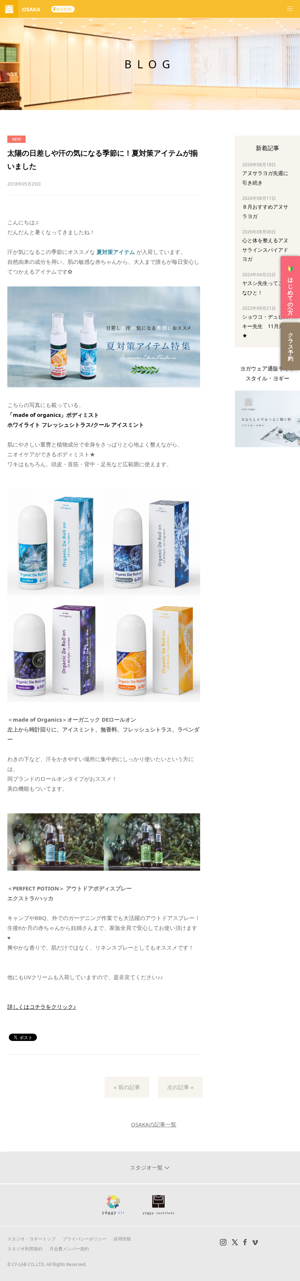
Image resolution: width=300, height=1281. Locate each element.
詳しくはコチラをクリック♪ (41, 1006)
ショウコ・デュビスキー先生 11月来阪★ (265, 325)
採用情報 (122, 1239)
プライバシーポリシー (84, 1239)
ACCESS (64, 9)
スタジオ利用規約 (24, 1249)
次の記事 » (180, 1087)
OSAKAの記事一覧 (153, 1124)
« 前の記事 (127, 1087)
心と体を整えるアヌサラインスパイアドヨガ (265, 249)
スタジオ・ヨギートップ (31, 1239)
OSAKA (31, 9)
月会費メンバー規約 (69, 1249)
